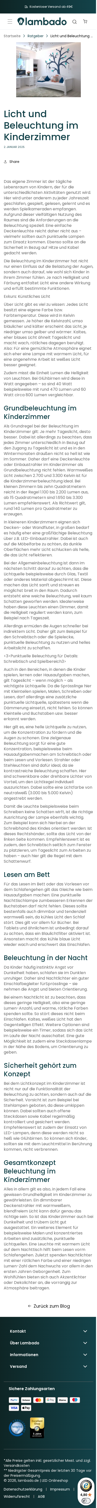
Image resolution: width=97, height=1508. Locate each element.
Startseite (12, 35)
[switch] (82, 1501)
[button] (9, 21)
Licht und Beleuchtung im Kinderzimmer (70, 35)
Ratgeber (36, 35)
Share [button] (14, 160)
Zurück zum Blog (50, 1333)
